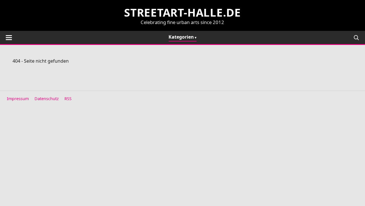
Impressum (18, 98)
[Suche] (356, 37)
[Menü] (9, 37)
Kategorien (181, 37)
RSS (68, 98)
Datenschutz (47, 98)
